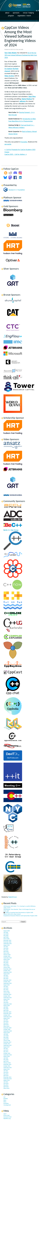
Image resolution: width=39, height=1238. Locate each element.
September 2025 (8, 943)
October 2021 (7, 996)
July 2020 (6, 1007)
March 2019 (6, 1026)
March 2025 (6, 953)
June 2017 (6, 1050)
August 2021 (7, 999)
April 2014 (6, 1086)
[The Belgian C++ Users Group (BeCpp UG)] (21, 525)
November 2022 (7, 980)
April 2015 (6, 1075)
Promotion (23, 142)
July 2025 (6, 946)
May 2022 (6, 989)
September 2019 (8, 1016)
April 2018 (6, 1039)
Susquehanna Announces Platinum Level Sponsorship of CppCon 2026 (20, 915)
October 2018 (7, 1029)
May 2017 (6, 1051)
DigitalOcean (12, 897)
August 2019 (7, 1018)
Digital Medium (27, 99)
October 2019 (7, 1015)
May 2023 (6, 978)
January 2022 (7, 993)
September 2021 (8, 997)
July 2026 (6, 932)
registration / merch (24, 15)
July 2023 (6, 975)
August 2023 (7, 973)
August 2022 (7, 985)
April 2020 (6, 1010)
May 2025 (6, 950)
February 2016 (7, 1063)
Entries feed (6, 1115)
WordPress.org (7, 1118)
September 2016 (8, 1055)
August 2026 (7, 931)
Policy (5, 1101)
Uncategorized (7, 1105)
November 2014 (7, 1077)
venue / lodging (28, 13)
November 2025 (7, 942)
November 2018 (7, 1028)
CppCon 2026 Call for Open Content (12, 914)
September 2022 (8, 983)
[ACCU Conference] (21, 506)
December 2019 (7, 1012)
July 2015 (6, 1070)
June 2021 (6, 1002)
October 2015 (7, 1066)
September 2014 (8, 1078)
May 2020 (6, 1008)
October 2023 (7, 970)
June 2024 (6, 961)
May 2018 (6, 1037)
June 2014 (6, 1083)
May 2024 (6, 962)
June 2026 (6, 934)
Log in (5, 1113)
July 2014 (6, 1082)
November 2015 (7, 1064)
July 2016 (6, 1058)
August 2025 (7, 945)
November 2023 (7, 969)
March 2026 (6, 938)
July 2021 (6, 1000)
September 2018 (8, 1031)
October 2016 (7, 1053)
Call (4, 1097)
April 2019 (6, 1024)
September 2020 (8, 1004)
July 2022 (6, 986)
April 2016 (6, 1061)
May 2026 (6, 935)
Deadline (6, 1098)
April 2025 (6, 951)
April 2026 (6, 937)
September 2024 (8, 958)
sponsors (16, 13)
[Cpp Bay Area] (21, 664)
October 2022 (7, 981)
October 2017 (7, 1043)
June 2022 (6, 988)
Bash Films (32, 96)
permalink (7, 144)
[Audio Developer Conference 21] (21, 515)
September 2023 (8, 972)
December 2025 (7, 940)
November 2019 (7, 1013)
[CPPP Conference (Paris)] (21, 723)
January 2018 (7, 1040)
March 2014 (6, 1088)
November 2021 (7, 994)
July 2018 (6, 1034)
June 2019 (6, 1021)
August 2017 (7, 1047)
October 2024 (7, 956)
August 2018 (7, 1032)
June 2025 (6, 948)
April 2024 (6, 964)
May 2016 (6, 1059)
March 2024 (6, 966)
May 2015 (6, 1074)
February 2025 (7, 954)
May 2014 (6, 1085)
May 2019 (6, 1023)
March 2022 (6, 991)
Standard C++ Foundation (16, 190)
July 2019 (6, 1020)
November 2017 (7, 1042)
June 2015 (6, 1072)
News (5, 1100)
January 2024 (7, 967)
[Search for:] (11, 922)
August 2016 (7, 1056)
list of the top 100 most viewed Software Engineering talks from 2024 (20, 55)
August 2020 (7, 1005)
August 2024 (7, 959)
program (11, 15)
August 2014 (7, 1080)
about (7, 13)
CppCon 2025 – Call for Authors (15, 154)
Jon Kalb (21, 49)
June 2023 (6, 977)
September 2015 (8, 1067)
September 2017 (8, 1045)
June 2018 (6, 1035)
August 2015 (7, 1069)
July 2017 (6, 1048)
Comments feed (7, 1117)
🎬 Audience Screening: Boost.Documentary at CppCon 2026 (18, 912)
